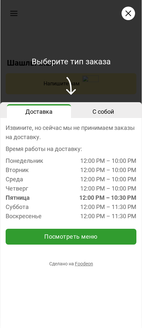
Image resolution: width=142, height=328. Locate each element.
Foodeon (84, 263)
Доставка (39, 111)
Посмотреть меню (71, 236)
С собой (103, 111)
